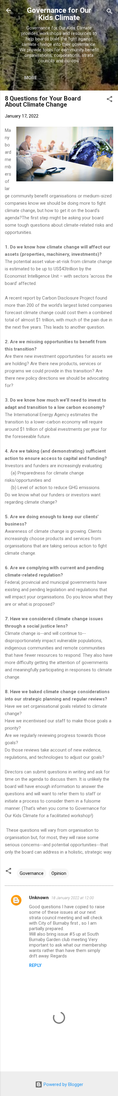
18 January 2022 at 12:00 (72, 898)
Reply (35, 965)
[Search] (109, 12)
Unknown (39, 897)
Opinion (58, 873)
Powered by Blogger (62, 1084)
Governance (32, 873)
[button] (109, 100)
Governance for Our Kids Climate (59, 14)
